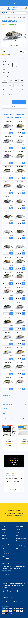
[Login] (19, 8)
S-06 (4, 80)
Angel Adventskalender (6, 552)
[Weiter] (25, 49)
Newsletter (5, 529)
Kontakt (18, 532)
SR (14, 64)
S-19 (4, 89)
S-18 (22, 85)
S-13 (4, 85)
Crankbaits (16, 17)
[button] (2, 481)
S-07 (10, 94)
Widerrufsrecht (19, 543)
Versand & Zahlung (20, 546)
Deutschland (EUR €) (7, 597)
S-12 (22, 80)
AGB (17, 548)
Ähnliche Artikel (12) (17, 418)
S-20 (10, 89)
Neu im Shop (5, 538)
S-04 (22, 89)
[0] (22, 8)
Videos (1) (4, 408)
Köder (6, 17)
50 (4, 72)
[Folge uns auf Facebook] (3, 591)
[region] (14, 481)
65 (9, 72)
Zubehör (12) (5, 418)
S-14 (10, 85)
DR (4, 64)
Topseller (4, 541)
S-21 (16, 89)
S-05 (4, 94)
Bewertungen (19, 551)
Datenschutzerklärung (21, 539)
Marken (4, 535)
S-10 (10, 80)
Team (17, 535)
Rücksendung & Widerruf (6, 545)
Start (3, 17)
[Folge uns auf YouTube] (10, 591)
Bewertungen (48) (7, 404)
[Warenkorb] (25, 8)
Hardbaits (11, 17)
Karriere (4, 532)
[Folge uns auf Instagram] (7, 591)
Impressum (18, 529)
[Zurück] (2, 49)
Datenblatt (5, 400)
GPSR (3, 413)
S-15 (16, 85)
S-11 (16, 80)
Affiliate (4, 548)
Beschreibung (6, 395)
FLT (9, 64)
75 (14, 72)
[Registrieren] (24, 574)
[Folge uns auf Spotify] (17, 591)
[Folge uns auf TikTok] (14, 591)
